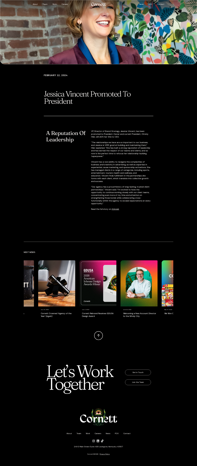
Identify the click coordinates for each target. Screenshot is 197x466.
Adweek (115, 209)
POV (150, 4)
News (141, 4)
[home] (98, 4)
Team (45, 4)
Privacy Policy (105, 454)
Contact (160, 4)
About (35, 4)
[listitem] (61, 292)
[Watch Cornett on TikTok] (103, 441)
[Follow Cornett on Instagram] (94, 441)
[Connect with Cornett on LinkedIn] (99, 441)
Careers (65, 4)
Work (54, 4)
